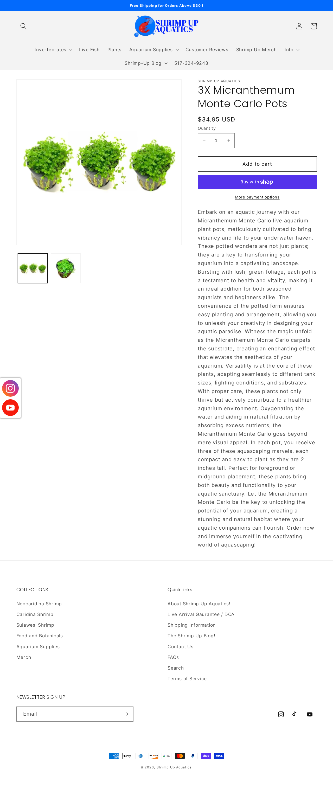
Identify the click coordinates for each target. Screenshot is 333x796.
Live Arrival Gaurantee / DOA (201, 614)
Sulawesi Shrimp (35, 625)
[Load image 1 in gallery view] (33, 268)
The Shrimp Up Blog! (191, 635)
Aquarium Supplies (38, 646)
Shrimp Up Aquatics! (175, 767)
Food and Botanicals (39, 635)
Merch (23, 657)
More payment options (257, 197)
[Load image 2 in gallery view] (66, 268)
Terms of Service (187, 678)
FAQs (173, 657)
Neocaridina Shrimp (39, 603)
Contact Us (181, 646)
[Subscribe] (126, 714)
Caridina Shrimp (35, 614)
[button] (23, 26)
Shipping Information (192, 625)
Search (176, 668)
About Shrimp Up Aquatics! (199, 603)
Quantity (207, 128)
